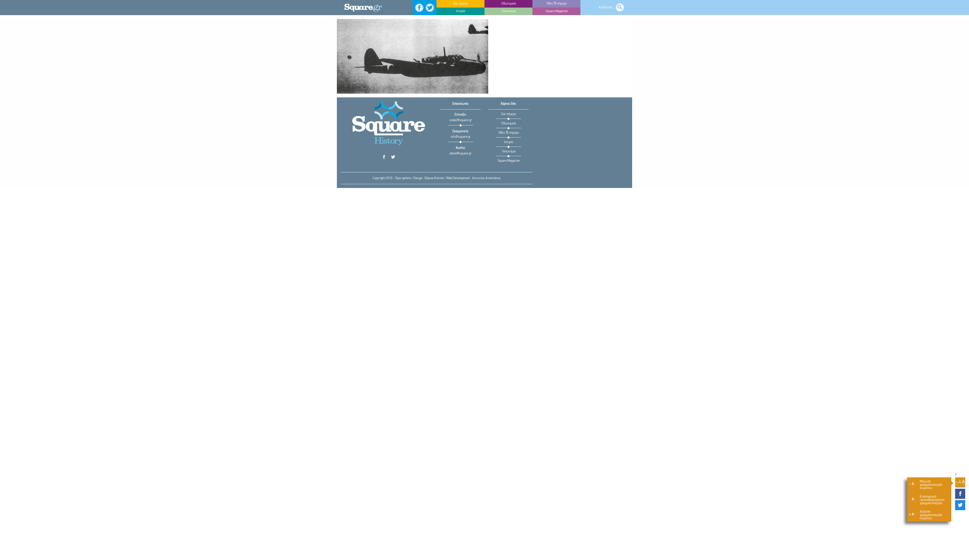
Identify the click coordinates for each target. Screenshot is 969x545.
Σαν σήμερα (508, 114)
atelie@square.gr (460, 153)
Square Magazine (509, 160)
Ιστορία (508, 142)
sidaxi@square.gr (460, 120)
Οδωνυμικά (508, 123)
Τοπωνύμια (509, 151)
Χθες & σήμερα (509, 132)
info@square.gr (461, 137)
